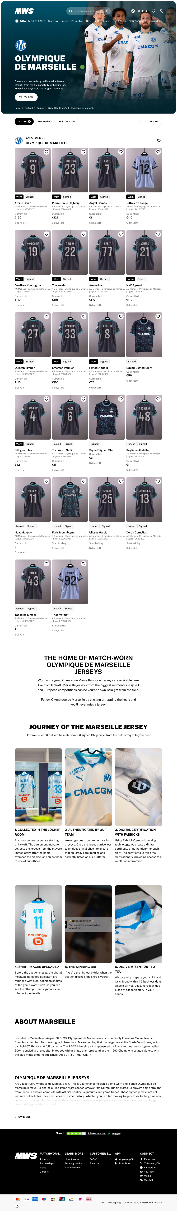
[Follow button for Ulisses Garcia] (121, 481)
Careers (44, 1171)
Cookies (128, 1203)
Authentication (73, 1167)
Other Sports (93, 21)
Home (17, 108)
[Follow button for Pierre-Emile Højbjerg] (83, 152)
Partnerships (47, 1163)
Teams (106, 21)
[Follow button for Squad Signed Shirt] (158, 316)
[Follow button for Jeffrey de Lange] (158, 152)
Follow (28, 97)
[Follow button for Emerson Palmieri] (83, 316)
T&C (103, 1203)
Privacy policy (114, 1203)
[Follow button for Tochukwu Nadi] (83, 399)
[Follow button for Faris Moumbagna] (83, 481)
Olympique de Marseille (82, 108)
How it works (72, 1159)
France (40, 108)
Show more (23, 1117)
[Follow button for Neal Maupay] (46, 481)
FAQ (92, 1159)
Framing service (73, 1163)
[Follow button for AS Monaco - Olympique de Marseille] (158, 140)
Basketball (77, 21)
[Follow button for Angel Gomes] (121, 152)
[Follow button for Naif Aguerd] (158, 234)
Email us (94, 1163)
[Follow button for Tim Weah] (83, 234)
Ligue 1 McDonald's (57, 108)
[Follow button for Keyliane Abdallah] (158, 399)
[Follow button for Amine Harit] (121, 234)
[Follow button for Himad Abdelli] (121, 316)
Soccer (65, 21)
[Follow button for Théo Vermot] (83, 563)
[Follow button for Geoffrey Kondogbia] (46, 234)
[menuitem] (139, 11)
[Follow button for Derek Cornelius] (158, 481)
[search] (88, 11)
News (43, 1167)
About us (45, 1159)
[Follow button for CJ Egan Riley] (46, 399)
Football (29, 108)
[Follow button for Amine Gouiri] (46, 152)
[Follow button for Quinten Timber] (46, 316)
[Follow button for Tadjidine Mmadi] (46, 563)
